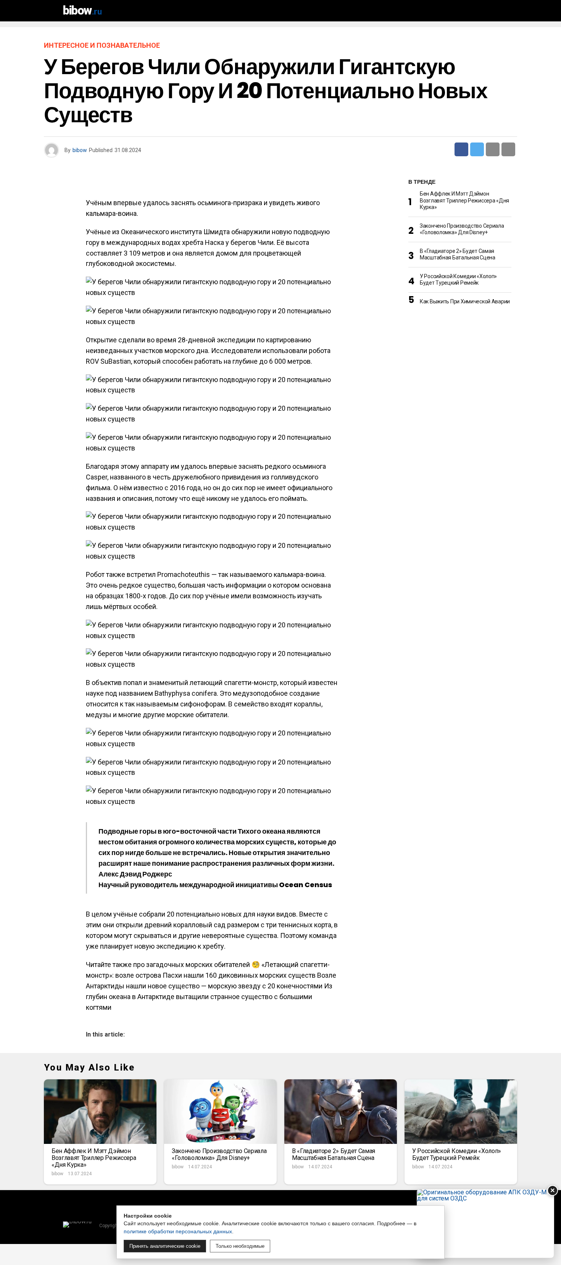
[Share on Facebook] (461, 149)
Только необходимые (240, 1246)
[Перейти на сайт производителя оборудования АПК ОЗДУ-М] (485, 1223)
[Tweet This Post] (477, 149)
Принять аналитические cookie (164, 1246)
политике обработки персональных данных (178, 1231)
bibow (80, 150)
